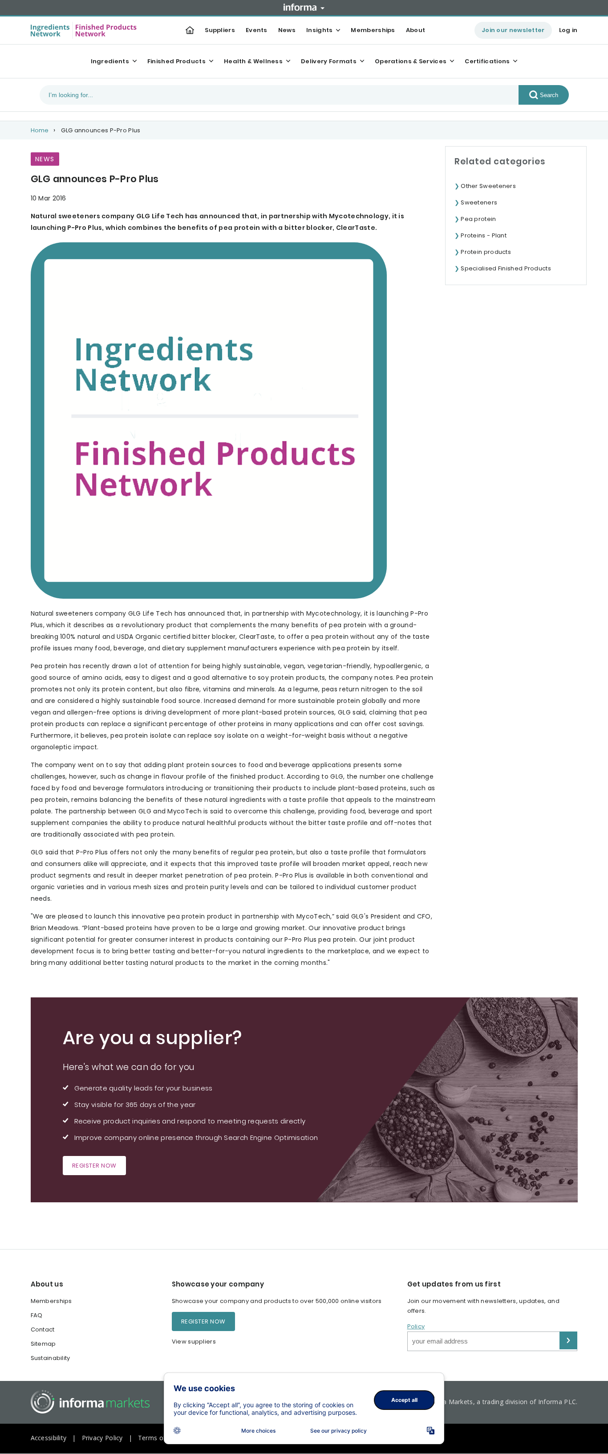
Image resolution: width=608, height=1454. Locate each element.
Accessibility (49, 1438)
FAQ (37, 1315)
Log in (568, 30)
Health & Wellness (253, 61)
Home (40, 130)
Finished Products (176, 61)
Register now (94, 1165)
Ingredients (110, 61)
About (416, 30)
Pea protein (478, 219)
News (287, 30)
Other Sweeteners (488, 186)
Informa (304, 7)
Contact (43, 1329)
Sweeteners (479, 202)
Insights (319, 30)
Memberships (373, 30)
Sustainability (50, 1358)
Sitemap (43, 1344)
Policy (416, 1326)
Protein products (486, 252)
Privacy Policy (102, 1438)
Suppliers (220, 30)
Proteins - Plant (484, 235)
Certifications (487, 61)
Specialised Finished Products (506, 268)
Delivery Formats (329, 61)
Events (257, 30)
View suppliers (194, 1341)
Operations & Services (410, 61)
